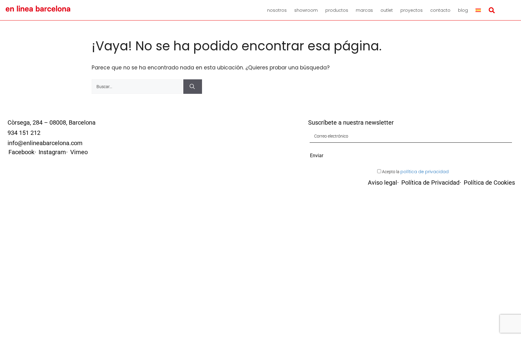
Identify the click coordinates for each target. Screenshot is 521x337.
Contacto (440, 10)
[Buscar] (192, 86)
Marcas (364, 10)
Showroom (306, 10)
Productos (336, 10)
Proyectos (411, 10)
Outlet (386, 10)
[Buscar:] (137, 86)
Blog (463, 10)
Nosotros (277, 10)
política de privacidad (424, 172)
